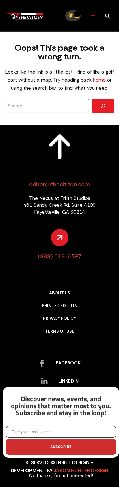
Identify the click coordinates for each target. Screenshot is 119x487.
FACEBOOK (68, 363)
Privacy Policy (59, 318)
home (99, 80)
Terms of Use (59, 331)
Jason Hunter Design (81, 470)
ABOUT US (59, 293)
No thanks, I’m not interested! (61, 475)
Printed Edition (59, 306)
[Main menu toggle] (92, 15)
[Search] (103, 106)
